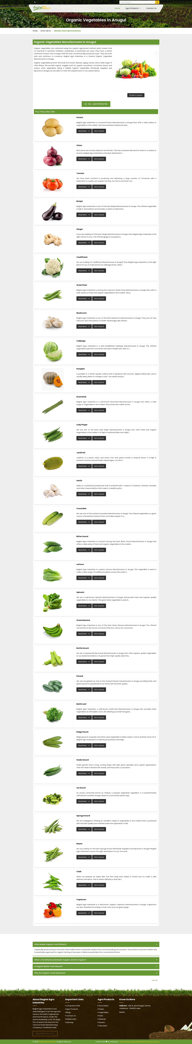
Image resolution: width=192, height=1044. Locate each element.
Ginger (79, 229)
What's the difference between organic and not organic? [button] (60, 960)
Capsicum (81, 899)
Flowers (101, 1022)
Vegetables (45, 31)
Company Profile (73, 1005)
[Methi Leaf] (52, 714)
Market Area (71, 1019)
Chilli (78, 871)
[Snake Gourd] (52, 770)
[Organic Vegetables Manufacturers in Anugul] (136, 69)
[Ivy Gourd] (52, 798)
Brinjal (79, 201)
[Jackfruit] (52, 463)
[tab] (96, 944)
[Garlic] (52, 491)
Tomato (80, 173)
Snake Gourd (82, 760)
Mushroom (81, 313)
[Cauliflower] (52, 267)
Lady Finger (81, 424)
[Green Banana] (52, 630)
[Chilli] (52, 882)
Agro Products (132, 8)
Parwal (79, 676)
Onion (79, 145)
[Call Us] (35, 2)
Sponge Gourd (83, 815)
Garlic (79, 480)
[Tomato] (52, 184)
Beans (79, 843)
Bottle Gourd (82, 648)
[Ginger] (52, 239)
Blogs (68, 1012)
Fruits (100, 1016)
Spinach (80, 592)
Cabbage (80, 341)
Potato (79, 117)
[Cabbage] (52, 351)
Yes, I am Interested (97, 104)
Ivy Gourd (81, 788)
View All (154, 980)
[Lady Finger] (52, 435)
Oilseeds (102, 1019)
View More (102, 1026)
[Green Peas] (52, 295)
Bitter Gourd (82, 536)
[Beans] (52, 854)
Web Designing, (125, 1042)
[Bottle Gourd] (52, 658)
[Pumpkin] (52, 379)
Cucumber (81, 508)
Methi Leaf (81, 704)
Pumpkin (80, 369)
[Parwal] (52, 686)
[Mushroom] (52, 323)
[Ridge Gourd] (52, 742)
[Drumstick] (52, 407)
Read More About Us (45, 1033)
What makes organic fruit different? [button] (50, 944)
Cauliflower (82, 257)
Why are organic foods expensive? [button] (50, 973)
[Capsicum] (52, 910)
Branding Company (152, 1042)
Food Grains (103, 1005)
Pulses (101, 1009)
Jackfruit (80, 452)
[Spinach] (52, 603)
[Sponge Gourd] (52, 826)
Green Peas (81, 285)
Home (117, 8)
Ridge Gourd (82, 732)
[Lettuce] (52, 575)
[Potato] (52, 128)
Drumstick (81, 396)
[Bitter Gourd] (52, 547)
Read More (82, 131)
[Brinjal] (52, 212)
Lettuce (80, 564)
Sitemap (69, 1022)
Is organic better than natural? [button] (48, 966)
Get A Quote (136, 95)
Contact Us (151, 8)
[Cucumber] (52, 519)
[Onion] (52, 156)
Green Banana (83, 620)
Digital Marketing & (138, 1042)
